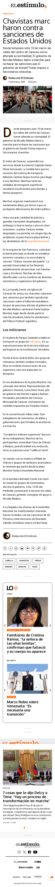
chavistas (24, 561)
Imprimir (44, 548)
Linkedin (22, 548)
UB (38, 867)
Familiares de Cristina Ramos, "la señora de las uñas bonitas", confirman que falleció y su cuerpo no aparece (26, 643)
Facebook (5, 548)
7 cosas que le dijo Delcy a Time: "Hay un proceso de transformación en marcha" (26, 796)
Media (38, 876)
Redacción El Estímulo (21, 78)
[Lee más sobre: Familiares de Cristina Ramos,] (27, 612)
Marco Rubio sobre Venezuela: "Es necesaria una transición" (22, 707)
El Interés (20, 862)
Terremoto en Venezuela (18, 630)
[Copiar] (39, 548)
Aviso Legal (37, 883)
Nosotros (16, 877)
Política (11, 697)
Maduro (9, 567)
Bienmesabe (26, 867)
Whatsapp (16, 548)
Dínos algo (27, 877)
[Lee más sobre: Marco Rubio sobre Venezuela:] (27, 679)
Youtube (35, 852)
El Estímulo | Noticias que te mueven (27, 845)
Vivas (34, 567)
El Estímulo (27, 5)
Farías (38, 561)
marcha (22, 567)
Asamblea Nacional (38, 241)
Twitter (10, 548)
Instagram (19, 852)
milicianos (35, 341)
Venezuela (8, 14)
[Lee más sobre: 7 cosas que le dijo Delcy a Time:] (27, 767)
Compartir (52, 877)
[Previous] (5, 625)
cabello (9, 561)
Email (33, 548)
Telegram (27, 548)
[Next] (50, 625)
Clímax (37, 862)
